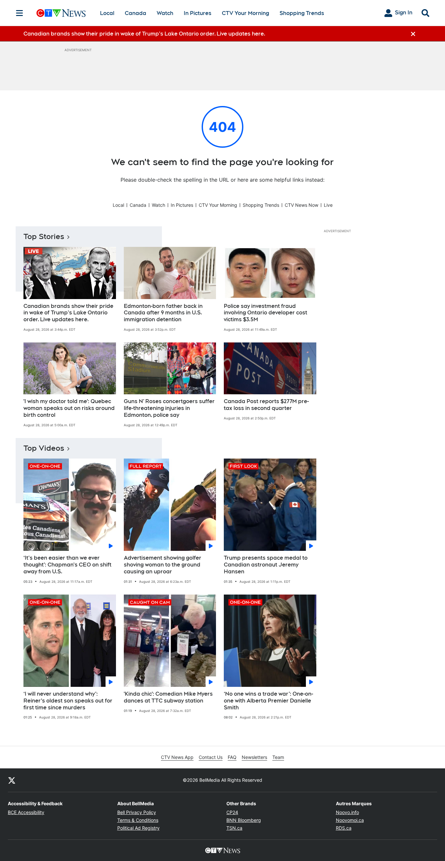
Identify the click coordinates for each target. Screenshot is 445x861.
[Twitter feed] (12, 780)
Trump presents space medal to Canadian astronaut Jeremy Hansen (266, 565)
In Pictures (197, 13)
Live (328, 205)
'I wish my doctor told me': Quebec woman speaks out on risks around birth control (69, 408)
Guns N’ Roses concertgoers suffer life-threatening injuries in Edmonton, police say (169, 408)
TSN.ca (234, 828)
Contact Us (211, 757)
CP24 (232, 812)
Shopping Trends (302, 13)
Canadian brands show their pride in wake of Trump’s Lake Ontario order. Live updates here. (68, 313)
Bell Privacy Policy (136, 812)
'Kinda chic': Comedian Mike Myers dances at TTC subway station (168, 697)
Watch (165, 13)
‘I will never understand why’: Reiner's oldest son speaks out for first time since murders (67, 701)
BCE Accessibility (26, 812)
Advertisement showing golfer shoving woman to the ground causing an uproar (162, 565)
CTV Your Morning (245, 13)
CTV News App (177, 757)
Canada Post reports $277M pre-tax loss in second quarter (266, 404)
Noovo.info (347, 812)
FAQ (232, 757)
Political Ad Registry (138, 828)
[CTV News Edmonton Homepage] (61, 13)
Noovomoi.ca (350, 820)
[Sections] (19, 13)
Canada (135, 13)
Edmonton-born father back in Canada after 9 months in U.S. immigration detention (163, 313)
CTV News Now (301, 205)
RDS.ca (344, 828)
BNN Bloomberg (243, 820)
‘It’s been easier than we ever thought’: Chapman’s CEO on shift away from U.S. (67, 565)
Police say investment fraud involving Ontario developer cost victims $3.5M (265, 313)
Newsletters (254, 757)
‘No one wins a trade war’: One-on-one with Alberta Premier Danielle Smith (268, 701)
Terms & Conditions (137, 820)
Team (278, 757)
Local (107, 13)
